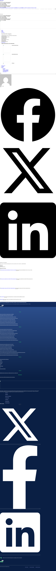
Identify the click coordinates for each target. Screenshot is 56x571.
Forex (2, 30)
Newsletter (3, 66)
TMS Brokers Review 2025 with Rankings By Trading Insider (9, 35)
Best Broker (3, 32)
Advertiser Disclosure (5, 70)
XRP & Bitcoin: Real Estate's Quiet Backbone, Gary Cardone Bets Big (7, 349)
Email (1, 305)
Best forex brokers (4, 40)
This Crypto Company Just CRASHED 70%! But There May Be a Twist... (12, 299)
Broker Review (3, 42)
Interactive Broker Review (15, 45)
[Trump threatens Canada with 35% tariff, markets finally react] (7, 292)
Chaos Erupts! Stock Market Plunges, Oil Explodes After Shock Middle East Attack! (14, 296)
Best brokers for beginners (5, 41)
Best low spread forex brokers (5, 39)
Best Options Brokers (4, 38)
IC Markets (1, 363)
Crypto (2, 31)
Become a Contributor (5, 69)
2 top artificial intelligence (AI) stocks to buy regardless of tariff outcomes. (7, 334)
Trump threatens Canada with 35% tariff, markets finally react (6, 329)
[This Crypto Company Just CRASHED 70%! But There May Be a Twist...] (1, 300)
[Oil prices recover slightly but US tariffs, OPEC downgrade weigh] (8, 283)
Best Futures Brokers (4, 37)
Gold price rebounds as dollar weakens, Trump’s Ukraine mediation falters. (7, 319)
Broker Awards (3, 65)
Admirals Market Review (15, 54)
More (2, 67)
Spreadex (1, 360)
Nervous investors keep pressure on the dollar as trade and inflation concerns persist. (9, 333)
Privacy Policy (5, 71)
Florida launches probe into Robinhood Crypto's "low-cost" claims (6, 344)
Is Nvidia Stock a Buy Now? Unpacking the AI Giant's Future (6, 348)
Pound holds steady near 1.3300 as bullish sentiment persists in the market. (8, 322)
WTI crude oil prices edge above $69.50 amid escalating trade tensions (7, 337)
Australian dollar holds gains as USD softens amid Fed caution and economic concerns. (9, 318)
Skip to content (2, 0)
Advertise (4, 68)
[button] (28, 115)
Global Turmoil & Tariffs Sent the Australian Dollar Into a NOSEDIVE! (7, 314)
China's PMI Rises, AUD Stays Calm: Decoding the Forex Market (6, 315)
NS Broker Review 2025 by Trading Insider (4, 359)
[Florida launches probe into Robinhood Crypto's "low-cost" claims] (8, 274)
